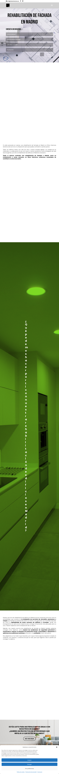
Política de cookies (21, 772)
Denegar (29, 764)
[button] (56, 747)
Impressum (39, 772)
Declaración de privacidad (31, 772)
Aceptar (29, 760)
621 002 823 (29, 739)
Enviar (49, 54)
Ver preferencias (29, 768)
